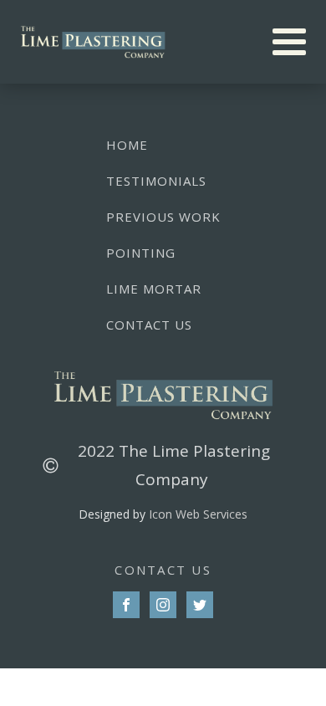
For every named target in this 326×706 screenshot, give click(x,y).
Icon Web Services (198, 514)
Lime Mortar (153, 288)
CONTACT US (163, 569)
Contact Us (149, 324)
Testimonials (156, 180)
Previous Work (163, 216)
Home (127, 144)
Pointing (141, 252)
